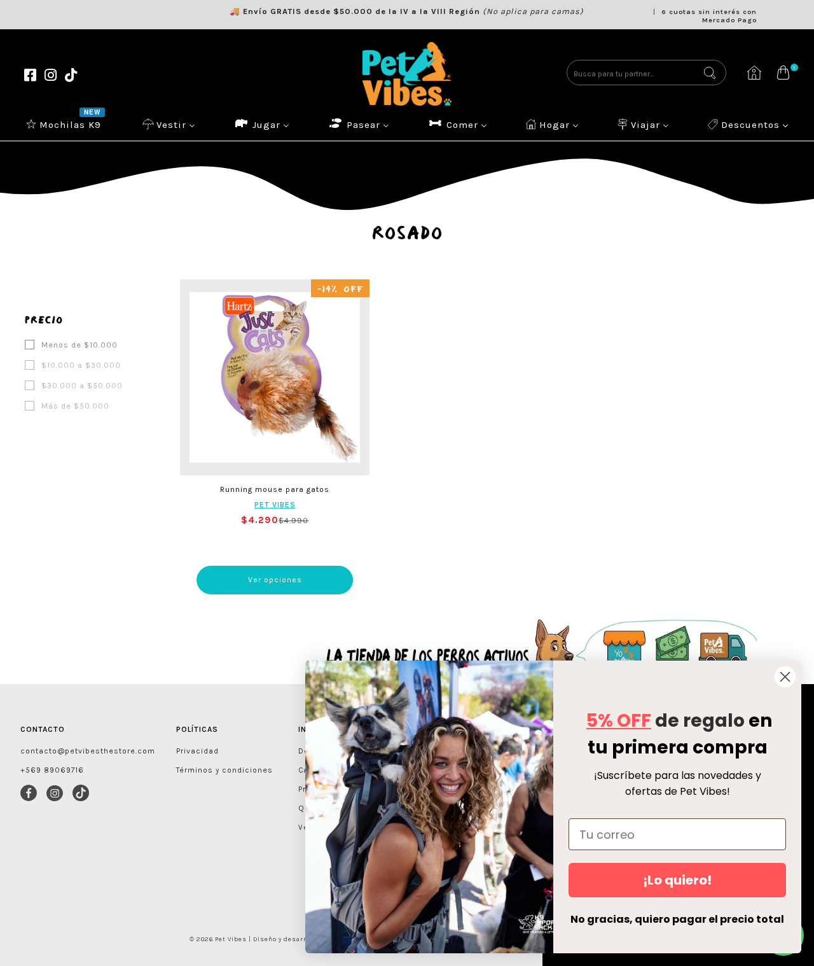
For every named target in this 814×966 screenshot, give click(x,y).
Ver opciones (275, 579)
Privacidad (197, 750)
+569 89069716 (52, 770)
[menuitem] (65, 124)
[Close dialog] (785, 677)
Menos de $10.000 (78, 344)
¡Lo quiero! (677, 880)
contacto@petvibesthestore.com (87, 750)
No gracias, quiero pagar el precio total (677, 919)
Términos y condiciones (224, 770)
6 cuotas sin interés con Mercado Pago (709, 16)
